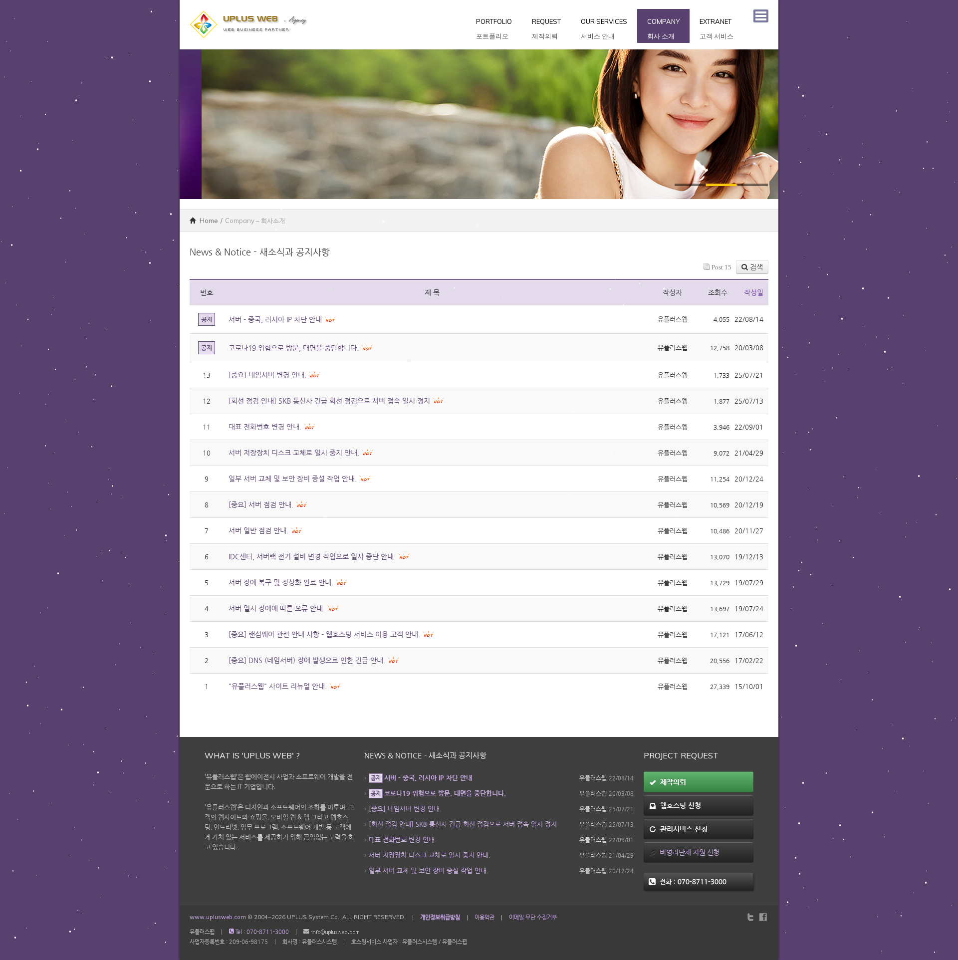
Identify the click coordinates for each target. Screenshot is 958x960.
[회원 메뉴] (760, 15)
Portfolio (494, 28)
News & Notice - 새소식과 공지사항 (425, 755)
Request (546, 28)
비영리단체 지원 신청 (687, 852)
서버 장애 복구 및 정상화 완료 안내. (281, 582)
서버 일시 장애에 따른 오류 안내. (277, 608)
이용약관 (484, 917)
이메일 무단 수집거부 (533, 917)
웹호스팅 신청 (678, 805)
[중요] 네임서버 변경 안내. (267, 375)
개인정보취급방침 (440, 917)
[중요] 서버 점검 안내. (261, 504)
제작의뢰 (671, 782)
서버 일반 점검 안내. (258, 530)
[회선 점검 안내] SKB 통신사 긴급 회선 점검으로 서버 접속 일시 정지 (329, 401)
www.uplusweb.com (218, 917)
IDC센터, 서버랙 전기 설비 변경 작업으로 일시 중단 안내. (312, 556)
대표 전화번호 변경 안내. (265, 427)
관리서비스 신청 (682, 829)
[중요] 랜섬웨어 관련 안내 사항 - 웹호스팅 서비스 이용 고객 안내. (324, 634)
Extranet (716, 28)
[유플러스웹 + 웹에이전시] (249, 5)
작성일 (753, 292)
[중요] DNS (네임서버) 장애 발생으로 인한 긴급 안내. (307, 660)
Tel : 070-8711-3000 (261, 932)
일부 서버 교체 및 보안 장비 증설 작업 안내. (293, 478)
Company (663, 28)
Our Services (604, 28)
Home (208, 221)
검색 (755, 266)
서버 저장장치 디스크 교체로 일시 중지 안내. (294, 453)
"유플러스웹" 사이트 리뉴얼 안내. (278, 686)
